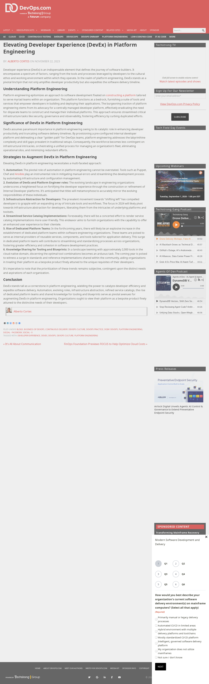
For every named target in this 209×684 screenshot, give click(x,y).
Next (160, 666)
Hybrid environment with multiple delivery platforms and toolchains (177, 631)
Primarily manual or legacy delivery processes (178, 619)
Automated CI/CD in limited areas (177, 625)
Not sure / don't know (170, 657)
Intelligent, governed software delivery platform (179, 643)
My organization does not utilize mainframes (176, 651)
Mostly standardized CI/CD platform (178, 637)
